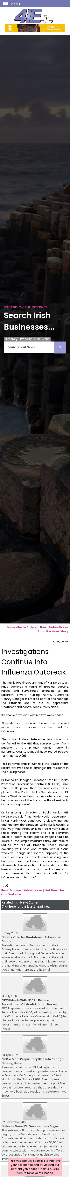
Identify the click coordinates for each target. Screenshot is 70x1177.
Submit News (32, 890)
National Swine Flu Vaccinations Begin (30, 1126)
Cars (37, 339)
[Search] (60, 347)
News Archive (11, 890)
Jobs (46, 339)
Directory (11, 339)
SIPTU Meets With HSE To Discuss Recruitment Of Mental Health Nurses (30, 1002)
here (12, 906)
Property (26, 339)
